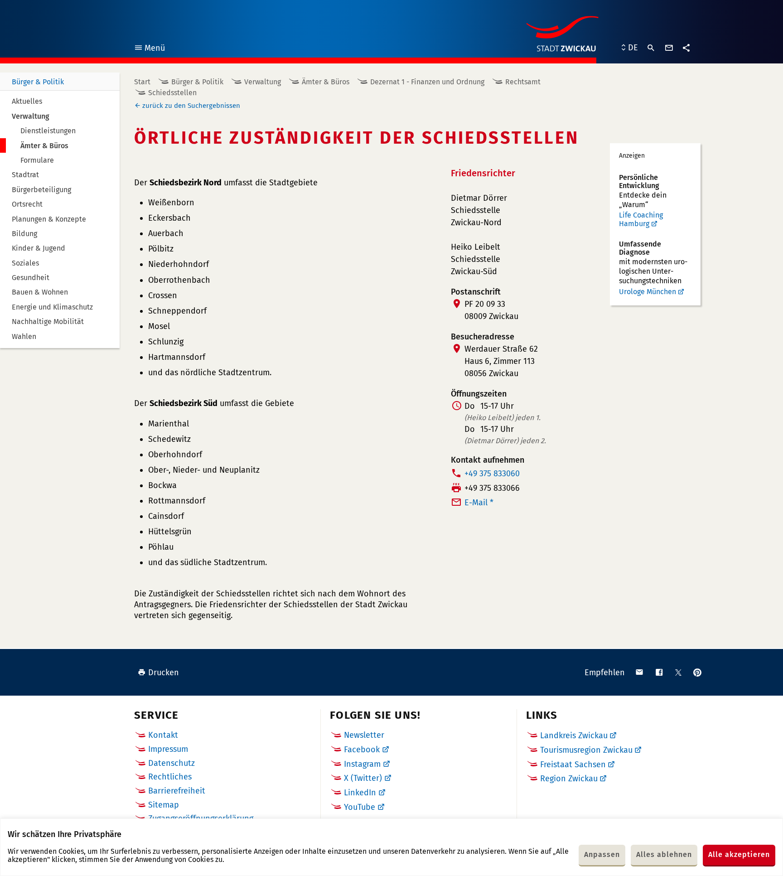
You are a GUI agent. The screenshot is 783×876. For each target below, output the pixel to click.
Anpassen (602, 854)
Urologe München (647, 291)
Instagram (362, 764)
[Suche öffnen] (651, 48)
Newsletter (364, 735)
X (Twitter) (363, 778)
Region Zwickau (569, 779)
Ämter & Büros (325, 81)
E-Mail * (478, 503)
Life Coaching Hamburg (641, 219)
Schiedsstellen (172, 92)
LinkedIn (360, 793)
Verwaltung (262, 81)
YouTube (359, 807)
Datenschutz (171, 763)
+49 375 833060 (492, 474)
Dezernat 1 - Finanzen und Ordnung (427, 81)
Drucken (163, 673)
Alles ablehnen (664, 854)
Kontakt (163, 735)
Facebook (362, 750)
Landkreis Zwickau (574, 735)
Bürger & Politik (38, 81)
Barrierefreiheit (176, 791)
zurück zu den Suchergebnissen (191, 106)
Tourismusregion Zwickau (586, 750)
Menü (149, 49)
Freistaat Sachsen (573, 765)
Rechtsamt (523, 81)
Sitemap (163, 805)
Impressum (168, 749)
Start (142, 81)
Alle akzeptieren (739, 854)
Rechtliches (170, 777)
